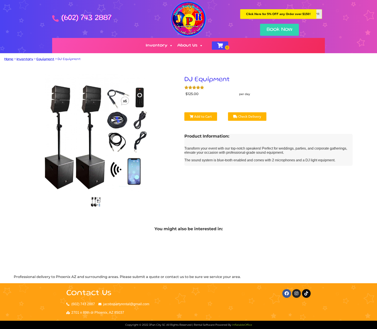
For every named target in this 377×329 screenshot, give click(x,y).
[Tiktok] (306, 293)
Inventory (156, 46)
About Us (187, 46)
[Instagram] (296, 293)
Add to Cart (202, 116)
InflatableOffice (242, 324)
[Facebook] (286, 293)
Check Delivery (249, 116)
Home (8, 59)
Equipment (45, 59)
